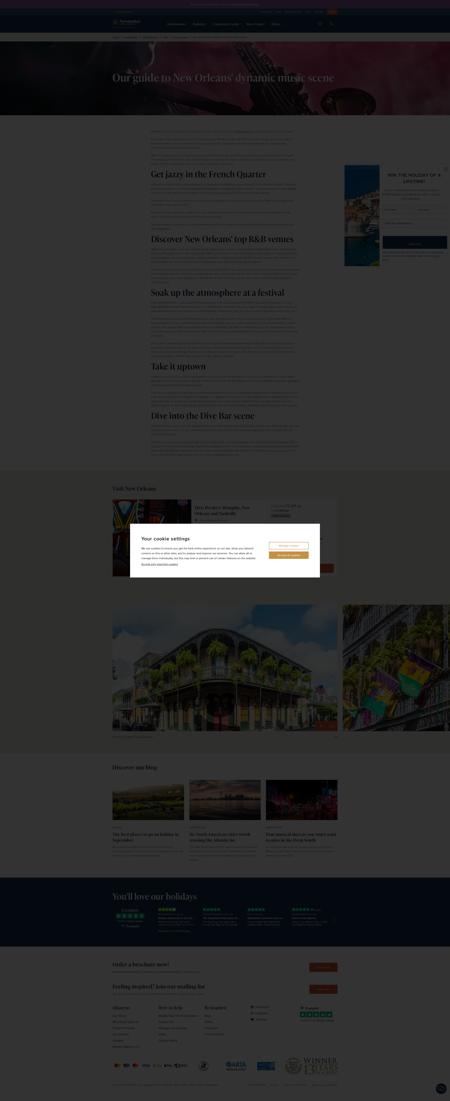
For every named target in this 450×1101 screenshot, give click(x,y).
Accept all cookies (289, 555)
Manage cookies (289, 546)
